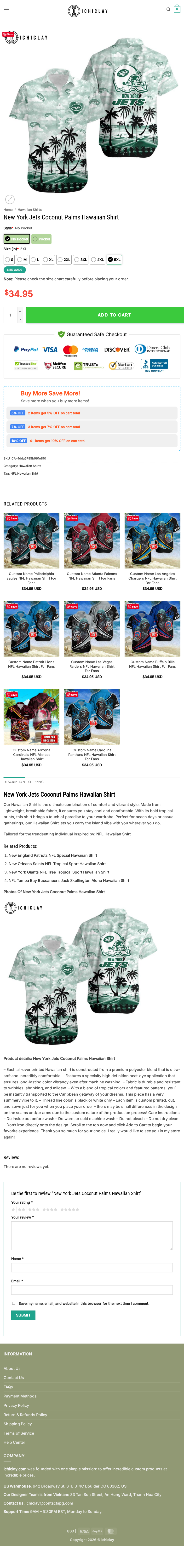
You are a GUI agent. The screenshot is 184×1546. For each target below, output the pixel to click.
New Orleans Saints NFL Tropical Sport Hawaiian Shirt (57, 863)
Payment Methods (20, 1396)
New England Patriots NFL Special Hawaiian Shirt (53, 855)
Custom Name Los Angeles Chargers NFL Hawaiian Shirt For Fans (152, 578)
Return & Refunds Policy (25, 1414)
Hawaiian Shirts (30, 210)
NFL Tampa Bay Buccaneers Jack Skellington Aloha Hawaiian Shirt (69, 880)
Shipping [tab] (36, 782)
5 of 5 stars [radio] (69, 1210)
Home (8, 210)
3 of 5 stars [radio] (33, 1210)
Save (10, 34)
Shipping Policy (18, 1423)
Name (17, 1259)
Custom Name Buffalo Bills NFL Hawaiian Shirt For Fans (152, 664)
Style (8, 228)
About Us (12, 1368)
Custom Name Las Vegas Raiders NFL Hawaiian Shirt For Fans (92, 666)
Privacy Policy (16, 1405)
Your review (22, 1217)
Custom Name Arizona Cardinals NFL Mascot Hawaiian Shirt (31, 754)
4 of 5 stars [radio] (49, 1210)
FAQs (8, 1387)
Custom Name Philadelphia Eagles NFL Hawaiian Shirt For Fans (31, 578)
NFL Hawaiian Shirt (24, 473)
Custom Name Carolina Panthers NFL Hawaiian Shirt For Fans (92, 754)
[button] (6, 9)
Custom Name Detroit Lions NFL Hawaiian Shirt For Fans (31, 664)
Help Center (14, 1442)
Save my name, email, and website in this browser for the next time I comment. (84, 1303)
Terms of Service (19, 1433)
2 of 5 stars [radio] (20, 1210)
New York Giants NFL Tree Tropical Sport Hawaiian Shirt (59, 872)
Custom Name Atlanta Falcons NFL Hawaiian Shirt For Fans (92, 576)
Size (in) (11, 249)
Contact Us (14, 1377)
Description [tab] (14, 782)
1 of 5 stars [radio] (12, 1210)
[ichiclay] (90, 9)
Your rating (22, 1202)
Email (17, 1281)
